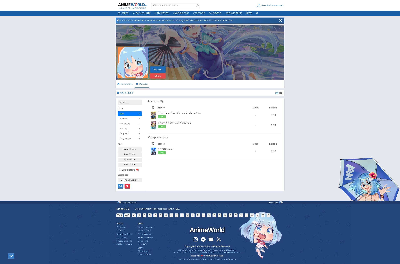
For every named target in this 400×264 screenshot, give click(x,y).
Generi (128, 149)
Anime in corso (145, 234)
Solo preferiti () (130, 169)
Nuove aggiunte (141, 13)
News (249, 13)
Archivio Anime (234, 13)
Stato (128, 164)
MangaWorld (196, 259)
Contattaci (121, 227)
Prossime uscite (145, 237)
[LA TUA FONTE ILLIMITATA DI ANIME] (132, 4)
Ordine (128, 180)
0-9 (127, 215)
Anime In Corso (181, 13)
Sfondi (141, 247)
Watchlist (143, 84)
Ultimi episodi (162, 13)
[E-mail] (211, 239)
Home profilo (126, 84)
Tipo (128, 159)
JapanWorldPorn (228, 259)
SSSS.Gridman (165, 149)
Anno (128, 154)
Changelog (143, 251)
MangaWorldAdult (211, 259)
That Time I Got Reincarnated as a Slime (180, 113)
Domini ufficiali (144, 254)
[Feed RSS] (218, 239)
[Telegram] (203, 239)
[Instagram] (195, 239)
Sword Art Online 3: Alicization (174, 123)
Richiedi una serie (124, 244)
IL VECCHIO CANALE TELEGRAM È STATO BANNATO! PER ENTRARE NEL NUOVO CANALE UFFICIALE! (175, 20)
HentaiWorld (184, 259)
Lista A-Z (142, 244)
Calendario (215, 13)
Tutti (119, 215)
